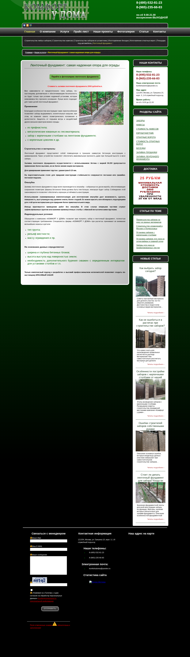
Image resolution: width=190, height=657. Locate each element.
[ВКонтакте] (24, 25)
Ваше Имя (36, 538)
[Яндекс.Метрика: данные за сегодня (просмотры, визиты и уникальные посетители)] (97, 582)
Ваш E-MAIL (37, 546)
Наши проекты (103, 31)
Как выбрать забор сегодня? (150, 270)
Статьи (144, 31)
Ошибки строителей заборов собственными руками (150, 426)
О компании (48, 31)
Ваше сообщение (39, 555)
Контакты (159, 31)
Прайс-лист (81, 31)
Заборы (140, 121)
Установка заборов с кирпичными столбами (146, 233)
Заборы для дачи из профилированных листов (148, 246)
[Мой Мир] (30, 25)
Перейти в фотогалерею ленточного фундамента (75, 77)
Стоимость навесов (147, 129)
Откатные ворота (146, 137)
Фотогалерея (126, 31)
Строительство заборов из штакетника (90, 41)
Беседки (140, 148)
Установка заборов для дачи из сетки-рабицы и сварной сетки (150, 240)
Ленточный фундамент (102, 43)
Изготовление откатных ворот (142, 41)
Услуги (64, 31)
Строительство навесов (62, 41)
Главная (29, 31)
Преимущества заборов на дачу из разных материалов (148, 221)
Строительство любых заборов (38, 41)
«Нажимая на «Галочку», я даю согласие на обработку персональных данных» (46, 597)
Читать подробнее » (155, 313)
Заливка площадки (146, 152)
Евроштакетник (145, 133)
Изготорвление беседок (118, 41)
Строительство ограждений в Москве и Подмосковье (149, 227)
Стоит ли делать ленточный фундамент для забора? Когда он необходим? (150, 479)
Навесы (140, 125)
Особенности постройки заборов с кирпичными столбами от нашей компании (150, 376)
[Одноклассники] (27, 25)
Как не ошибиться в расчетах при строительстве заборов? (150, 322)
